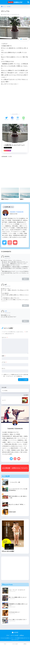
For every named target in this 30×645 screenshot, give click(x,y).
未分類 (10, 156)
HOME (15, 632)
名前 (4, 355)
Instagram (10, 245)
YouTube (15, 245)
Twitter (4, 245)
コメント (5, 337)
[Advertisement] (15, 98)
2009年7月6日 (7, 286)
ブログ (7, 635)
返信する (25, 278)
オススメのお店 (14, 635)
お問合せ (21, 635)
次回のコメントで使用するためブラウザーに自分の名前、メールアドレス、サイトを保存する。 (16, 375)
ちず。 (6, 311)
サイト (3, 368)
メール (4, 362)
